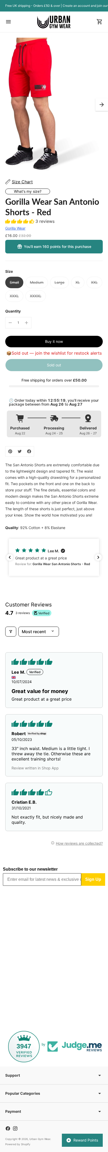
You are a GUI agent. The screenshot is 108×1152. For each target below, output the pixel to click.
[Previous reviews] (9, 557)
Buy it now (54, 341)
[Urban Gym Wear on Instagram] (15, 1128)
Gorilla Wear (15, 228)
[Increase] (26, 322)
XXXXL (35, 296)
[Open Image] (54, 105)
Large (59, 282)
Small (14, 282)
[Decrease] (10, 322)
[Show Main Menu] (8, 21)
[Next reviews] (98, 557)
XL (77, 282)
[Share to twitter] (19, 451)
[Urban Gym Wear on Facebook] (7, 1128)
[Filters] (10, 632)
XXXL (14, 296)
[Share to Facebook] (29, 451)
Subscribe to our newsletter (30, 869)
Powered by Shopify (17, 1144)
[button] (101, 104)
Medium (37, 282)
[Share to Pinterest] (10, 451)
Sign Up (93, 879)
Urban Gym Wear (39, 1138)
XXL (94, 282)
